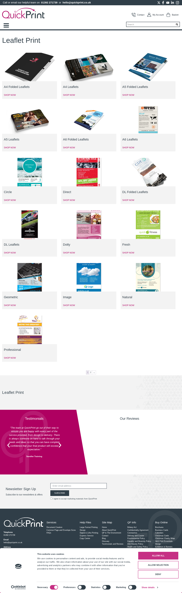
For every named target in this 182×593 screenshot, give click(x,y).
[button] (8, 445)
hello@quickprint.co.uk (77, 2)
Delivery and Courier (135, 536)
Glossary (105, 541)
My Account (158, 15)
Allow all (158, 555)
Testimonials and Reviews (112, 544)
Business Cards (161, 530)
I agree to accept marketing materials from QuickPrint (75, 499)
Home (104, 527)
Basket (175, 15)
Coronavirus (132, 533)
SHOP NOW (10, 95)
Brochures (159, 527)
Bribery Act (131, 527)
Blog (104, 538)
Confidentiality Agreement (137, 530)
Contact (140, 15)
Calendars (159, 533)
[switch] (82, 587)
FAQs (48, 533)
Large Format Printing (89, 527)
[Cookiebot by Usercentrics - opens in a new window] (18, 587)
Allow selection (158, 565)
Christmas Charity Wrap (165, 538)
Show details (148, 587)
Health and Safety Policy (137, 547)
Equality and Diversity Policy (139, 541)
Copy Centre (85, 538)
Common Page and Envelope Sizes (61, 530)
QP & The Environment (111, 533)
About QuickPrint (109, 530)
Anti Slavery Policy (135, 544)
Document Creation (54, 527)
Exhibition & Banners (163, 547)
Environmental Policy (136, 538)
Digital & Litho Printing (89, 533)
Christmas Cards (162, 536)
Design (82, 530)
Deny (158, 574)
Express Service (86, 536)
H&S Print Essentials (164, 541)
